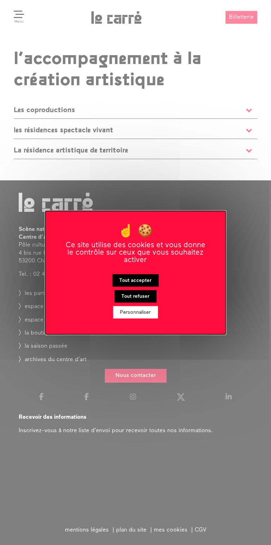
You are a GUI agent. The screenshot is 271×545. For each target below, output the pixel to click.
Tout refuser (135, 296)
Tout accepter (135, 280)
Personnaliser (135, 312)
